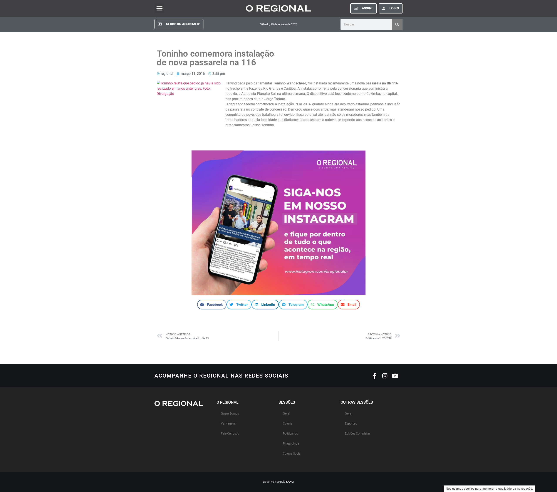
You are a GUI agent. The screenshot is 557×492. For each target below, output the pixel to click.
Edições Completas (358, 433)
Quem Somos (230, 413)
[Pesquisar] (397, 24)
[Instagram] (385, 376)
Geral (286, 413)
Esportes (351, 423)
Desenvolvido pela (278, 481)
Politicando (290, 433)
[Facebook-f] (374, 376)
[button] (159, 8)
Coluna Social (292, 453)
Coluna (287, 423)
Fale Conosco (230, 433)
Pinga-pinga (291, 443)
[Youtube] (395, 376)
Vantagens (228, 423)
